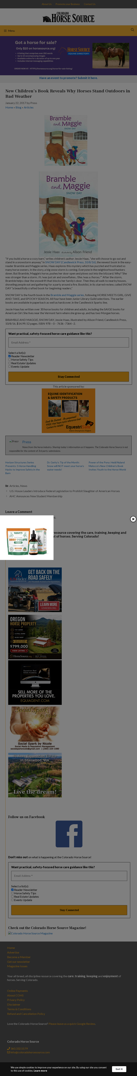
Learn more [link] (40, 1070)
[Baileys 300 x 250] (27, 558)
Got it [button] (119, 1069)
